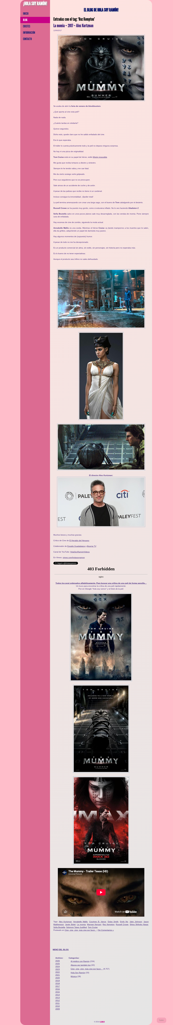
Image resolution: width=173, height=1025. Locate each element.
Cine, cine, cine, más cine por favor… (87, 969)
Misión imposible (100, 157)
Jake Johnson (136, 922)
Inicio (25, 14)
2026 (57, 961)
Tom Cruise (93, 927)
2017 (57, 986)
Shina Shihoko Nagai (139, 924)
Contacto (27, 39)
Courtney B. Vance (97, 922)
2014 (57, 995)
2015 (57, 992)
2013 (57, 998)
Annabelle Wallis (80, 922)
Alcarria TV (91, 546)
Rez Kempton (108, 924)
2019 (57, 981)
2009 (57, 1009)
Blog (25, 20)
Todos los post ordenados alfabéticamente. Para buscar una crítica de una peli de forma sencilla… (101, 583)
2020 (57, 978)
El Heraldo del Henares (79, 540)
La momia (81, 924)
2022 (57, 972)
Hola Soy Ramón (78, 973)
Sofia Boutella (59, 927)
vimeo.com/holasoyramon (74, 557)
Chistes (26, 26)
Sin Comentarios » (106, 930)
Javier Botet (70, 924)
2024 (57, 966)
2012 (57, 1000)
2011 (57, 1003)
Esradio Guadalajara (76, 546)
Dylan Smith (113, 922)
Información (29, 33)
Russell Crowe (122, 924)
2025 (57, 964)
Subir (161, 1020)
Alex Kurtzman (65, 922)
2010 (57, 1006)
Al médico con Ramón (80, 961)
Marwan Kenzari (94, 924)
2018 (57, 983)
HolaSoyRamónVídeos (80, 552)
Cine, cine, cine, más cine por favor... (80, 930)
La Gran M (102, 1022)
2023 (57, 969)
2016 (57, 989)
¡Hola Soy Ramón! (35, 3)
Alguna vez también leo (81, 965)
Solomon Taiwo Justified (76, 927)
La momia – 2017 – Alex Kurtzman (73, 25)
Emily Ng (124, 922)
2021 (57, 975)
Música (74, 976)
